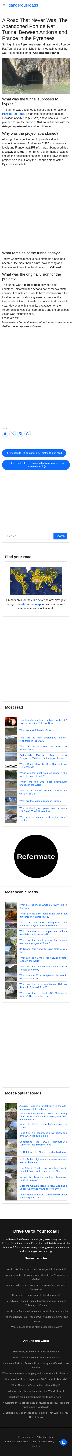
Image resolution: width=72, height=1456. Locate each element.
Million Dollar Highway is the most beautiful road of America (43, 1161)
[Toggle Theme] (63, 1442)
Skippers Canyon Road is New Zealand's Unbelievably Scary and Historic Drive (43, 1187)
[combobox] (29, 536)
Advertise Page (45, 1437)
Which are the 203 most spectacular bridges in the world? (43, 783)
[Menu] (5, 5)
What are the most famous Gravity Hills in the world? (43, 906)
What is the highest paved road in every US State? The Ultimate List (43, 810)
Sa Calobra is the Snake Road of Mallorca (42, 1152)
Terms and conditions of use (20, 1441)
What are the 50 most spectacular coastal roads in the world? (43, 959)
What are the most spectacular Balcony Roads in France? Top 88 (43, 986)
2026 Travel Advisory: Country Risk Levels (36, 1357)
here (23, 1247)
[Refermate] (36, 856)
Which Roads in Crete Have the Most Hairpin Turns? (43, 748)
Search (60, 536)
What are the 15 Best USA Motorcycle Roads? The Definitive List (43, 994)
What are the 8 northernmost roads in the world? (36, 1396)
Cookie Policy (46, 1441)
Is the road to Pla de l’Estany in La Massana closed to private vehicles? (36, 465)
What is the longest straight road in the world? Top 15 (43, 792)
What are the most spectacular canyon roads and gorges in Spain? (43, 942)
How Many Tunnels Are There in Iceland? (36, 1351)
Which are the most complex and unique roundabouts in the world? (43, 933)
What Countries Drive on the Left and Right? (36, 1385)
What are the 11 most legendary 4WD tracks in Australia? (36, 1379)
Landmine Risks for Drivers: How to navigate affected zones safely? (36, 1365)
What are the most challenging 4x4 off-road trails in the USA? (43, 739)
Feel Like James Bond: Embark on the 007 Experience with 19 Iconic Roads (43, 721)
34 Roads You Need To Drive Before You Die (43, 950)
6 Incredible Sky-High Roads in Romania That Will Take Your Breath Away (36, 1414)
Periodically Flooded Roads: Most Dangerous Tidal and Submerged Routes (43, 757)
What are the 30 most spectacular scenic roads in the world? (43, 977)
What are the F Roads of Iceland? (38, 730)
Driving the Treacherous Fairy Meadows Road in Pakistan (43, 1178)
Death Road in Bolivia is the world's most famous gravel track (43, 1196)
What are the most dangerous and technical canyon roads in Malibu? (43, 924)
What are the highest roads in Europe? (40, 800)
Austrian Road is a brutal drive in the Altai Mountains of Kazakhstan (43, 1107)
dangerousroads (23, 5)
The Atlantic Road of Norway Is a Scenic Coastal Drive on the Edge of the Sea (43, 1170)
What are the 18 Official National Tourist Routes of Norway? (43, 968)
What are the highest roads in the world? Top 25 (43, 818)
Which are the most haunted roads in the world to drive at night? (43, 774)
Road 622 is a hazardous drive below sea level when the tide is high (43, 1134)
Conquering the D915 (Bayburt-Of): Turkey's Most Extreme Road (43, 1143)
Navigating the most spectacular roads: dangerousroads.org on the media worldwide (36, 1404)
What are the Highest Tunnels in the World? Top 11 (36, 1391)
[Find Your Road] (36, 580)
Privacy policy (25, 1437)
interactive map (31, 604)
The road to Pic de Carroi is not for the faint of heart (35, 453)
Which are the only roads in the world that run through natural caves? (43, 915)
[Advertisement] (36, 499)
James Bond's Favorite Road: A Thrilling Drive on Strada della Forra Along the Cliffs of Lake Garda (43, 1116)
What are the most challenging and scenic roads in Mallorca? (36, 1373)
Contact (36, 1446)
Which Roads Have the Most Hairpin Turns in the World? (43, 766)
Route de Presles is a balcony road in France (43, 1126)
